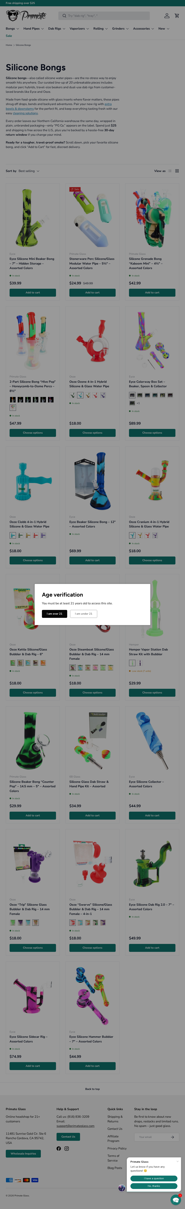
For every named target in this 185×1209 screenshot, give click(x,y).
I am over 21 (54, 614)
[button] (176, 1200)
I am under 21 (83, 614)
